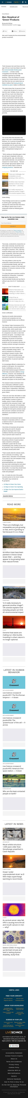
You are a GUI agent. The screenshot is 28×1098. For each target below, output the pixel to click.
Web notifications (14, 1073)
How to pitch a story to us (14, 1082)
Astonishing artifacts (20, 1000)
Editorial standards (14, 1079)
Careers (14, 1076)
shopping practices (7, 167)
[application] (14, 124)
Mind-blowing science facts (19, 1026)
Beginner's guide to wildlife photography (19, 1023)
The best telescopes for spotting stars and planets (8, 1026)
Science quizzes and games (8, 1023)
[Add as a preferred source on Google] (14, 1045)
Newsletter (23, 31)
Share (6, 31)
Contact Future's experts (14, 1056)
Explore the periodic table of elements (8, 1013)
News (19, 25)
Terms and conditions (14, 1061)
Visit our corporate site (19, 1041)
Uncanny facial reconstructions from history (20, 1013)
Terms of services (17, 230)
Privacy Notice (19, 231)
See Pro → (17, 2)
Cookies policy (14, 1067)
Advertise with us (14, 1070)
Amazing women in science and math (20, 1009)
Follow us (15, 31)
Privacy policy (14, 1064)
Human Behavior (5, 13)
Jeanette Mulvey (8, 23)
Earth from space (19, 998)
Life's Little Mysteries (8, 998)
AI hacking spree (13, 6)
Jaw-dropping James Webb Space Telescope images (8, 1009)
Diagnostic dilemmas (8, 1000)
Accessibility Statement (14, 1053)
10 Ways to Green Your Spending (13, 487)
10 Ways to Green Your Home (12, 484)
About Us (14, 1059)
